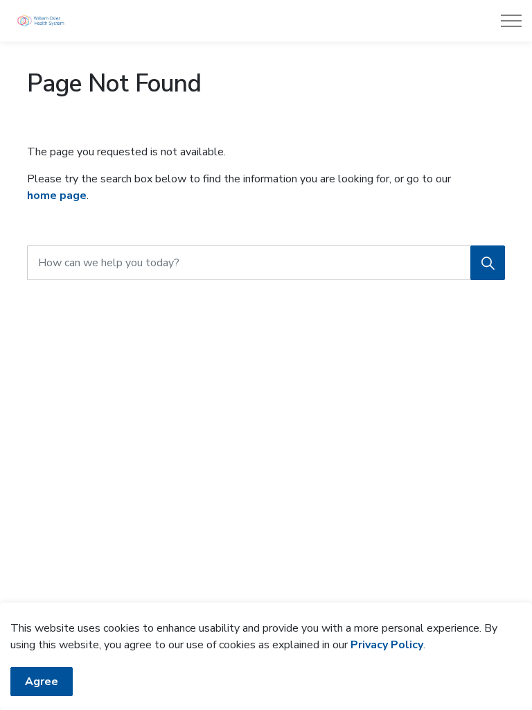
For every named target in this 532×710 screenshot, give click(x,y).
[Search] (487, 262)
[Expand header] (511, 21)
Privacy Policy (387, 644)
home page (57, 195)
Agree (41, 681)
